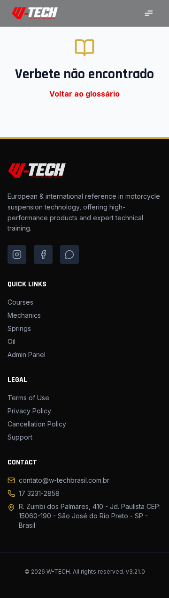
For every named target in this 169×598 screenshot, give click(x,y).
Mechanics (24, 315)
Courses (20, 302)
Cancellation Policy (37, 424)
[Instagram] (17, 254)
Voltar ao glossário (84, 93)
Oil (11, 341)
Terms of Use (28, 398)
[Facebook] (43, 254)
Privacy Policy (29, 411)
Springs (19, 328)
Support (20, 437)
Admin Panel (27, 355)
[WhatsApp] (69, 254)
